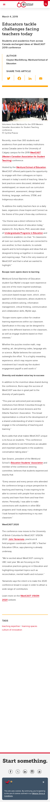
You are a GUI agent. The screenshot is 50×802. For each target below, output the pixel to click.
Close (43, 784)
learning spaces (29, 626)
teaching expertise (11, 626)
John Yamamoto (16, 539)
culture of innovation (12, 629)
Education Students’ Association (27, 462)
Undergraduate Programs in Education (24, 233)
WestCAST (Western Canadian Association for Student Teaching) (23, 156)
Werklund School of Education (31, 167)
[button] (10, 78)
